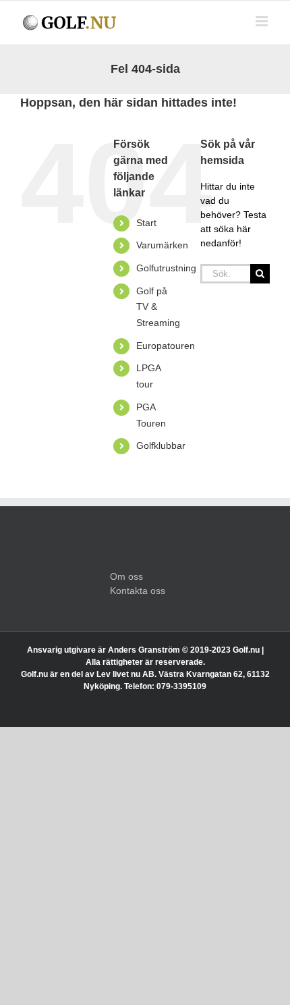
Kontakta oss (137, 590)
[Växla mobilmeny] (263, 21)
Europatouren (165, 345)
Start (146, 222)
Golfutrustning (166, 268)
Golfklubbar (160, 445)
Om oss (126, 576)
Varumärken (162, 245)
